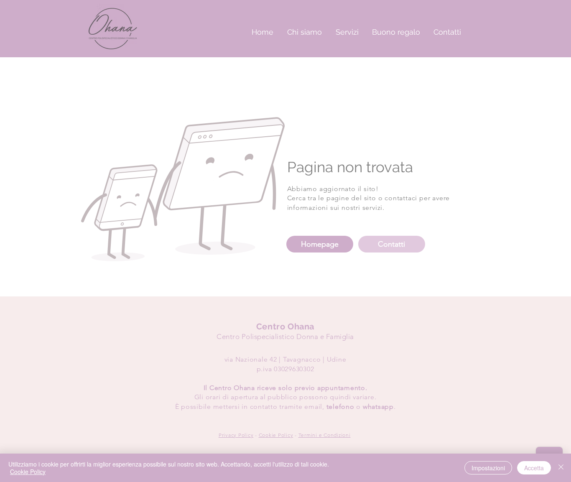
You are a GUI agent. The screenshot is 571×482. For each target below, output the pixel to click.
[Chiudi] (561, 467)
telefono (340, 407)
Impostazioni (488, 468)
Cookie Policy (276, 435)
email (313, 407)
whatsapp (378, 407)
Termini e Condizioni (324, 435)
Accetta (534, 468)
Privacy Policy (236, 435)
